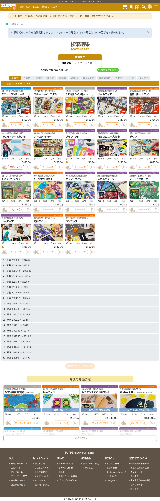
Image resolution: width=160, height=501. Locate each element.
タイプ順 (143, 78)
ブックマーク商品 (19, 476)
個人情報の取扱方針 (139, 463)
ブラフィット (72, 136)
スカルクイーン (106, 179)
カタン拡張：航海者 (14, 392)
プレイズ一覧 (17, 472)
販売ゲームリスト (19, 463)
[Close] (148, 32)
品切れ (13, 167)
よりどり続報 (113, 463)
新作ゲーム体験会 (91, 463)
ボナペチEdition (66, 468)
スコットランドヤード (13, 94)
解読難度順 (104, 78)
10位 (70, 141)
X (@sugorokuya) (115, 472)
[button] (108, 70)
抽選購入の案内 (18, 480)
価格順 (38, 78)
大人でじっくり (42, 476)
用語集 (62, 472)
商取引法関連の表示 (139, 468)
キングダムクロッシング (11, 179)
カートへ (14, 125)
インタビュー (89, 468)
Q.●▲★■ (126, 392)
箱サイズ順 (88, 78)
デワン (133, 136)
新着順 (15, 78)
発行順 (130, 78)
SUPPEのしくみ (66, 463)
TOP (21, 6)
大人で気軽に (41, 472)
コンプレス (72, 221)
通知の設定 (112, 468)
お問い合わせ (136, 485)
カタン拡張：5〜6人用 (74, 94)
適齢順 (62, 78)
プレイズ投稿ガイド (68, 480)
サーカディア (105, 94)
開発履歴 (134, 489)
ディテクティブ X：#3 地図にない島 (95, 392)
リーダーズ (8, 221)
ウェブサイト (136, 472)
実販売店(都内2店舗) (140, 480)
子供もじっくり (42, 468)
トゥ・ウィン (49, 392)
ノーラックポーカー (140, 179)
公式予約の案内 (18, 485)
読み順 (50, 78)
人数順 (118, 78)
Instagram (111, 480)
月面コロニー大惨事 (109, 136)
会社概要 (134, 476)
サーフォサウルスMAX (43, 179)
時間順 (74, 78)
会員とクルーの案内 (68, 476)
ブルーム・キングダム (45, 94)
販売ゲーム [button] (48, 6)
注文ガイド (16, 468)
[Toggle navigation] (156, 7)
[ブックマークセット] (131, 7)
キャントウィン (73, 179)
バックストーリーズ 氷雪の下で (13, 136)
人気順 (27, 78)
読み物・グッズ (42, 485)
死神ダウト (39, 221)
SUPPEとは (33, 6)
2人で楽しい (40, 480)
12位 (70, 98)
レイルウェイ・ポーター (43, 136)
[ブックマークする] (28, 124)
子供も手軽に (41, 463)
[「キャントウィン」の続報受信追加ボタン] (67, 209)
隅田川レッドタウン (140, 94)
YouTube (111, 476)
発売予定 (19, 422)
